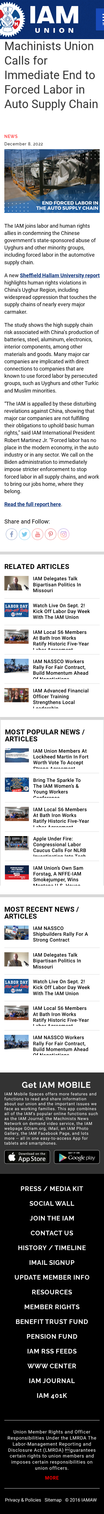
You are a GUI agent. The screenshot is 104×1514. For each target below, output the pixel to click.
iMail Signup (52, 1262)
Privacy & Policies (23, 1500)
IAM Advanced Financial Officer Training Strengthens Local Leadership (61, 700)
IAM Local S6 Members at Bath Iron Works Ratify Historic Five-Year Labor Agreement (61, 641)
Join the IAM (52, 1218)
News (11, 136)
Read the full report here (32, 504)
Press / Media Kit (52, 1188)
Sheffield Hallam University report (60, 275)
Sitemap (53, 1500)
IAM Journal (52, 1381)
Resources (52, 1292)
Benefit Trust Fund (52, 1321)
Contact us (52, 1233)
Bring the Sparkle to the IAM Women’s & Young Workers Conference (57, 789)
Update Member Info (52, 1277)
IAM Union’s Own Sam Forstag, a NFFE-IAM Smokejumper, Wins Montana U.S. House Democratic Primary (58, 880)
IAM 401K (52, 1395)
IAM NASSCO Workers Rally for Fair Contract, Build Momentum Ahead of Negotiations (60, 670)
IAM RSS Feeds (52, 1351)
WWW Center (52, 1366)
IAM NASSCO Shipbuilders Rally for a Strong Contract (60, 934)
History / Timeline (52, 1248)
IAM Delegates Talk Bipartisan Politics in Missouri (57, 585)
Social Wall (52, 1203)
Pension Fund (52, 1336)
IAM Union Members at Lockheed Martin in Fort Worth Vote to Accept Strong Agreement (61, 760)
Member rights (52, 1307)
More (52, 1478)
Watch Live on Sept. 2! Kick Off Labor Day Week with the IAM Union (61, 612)
